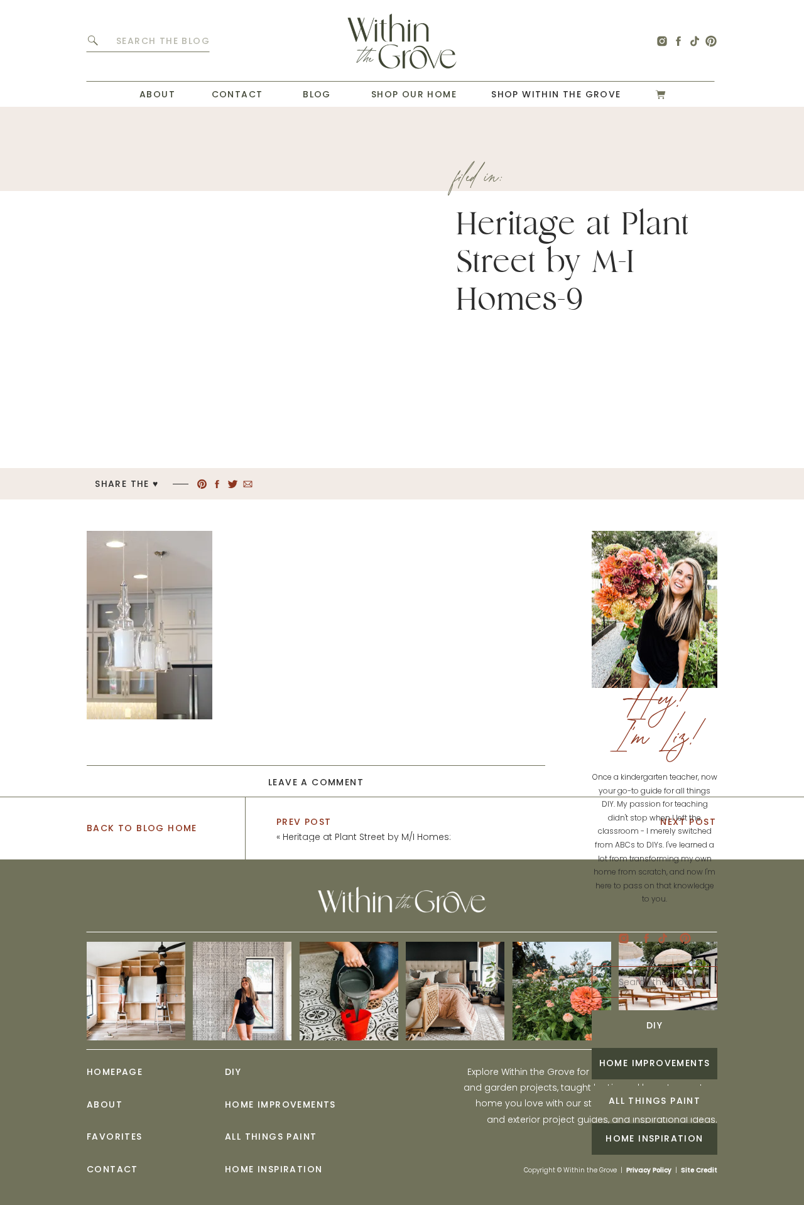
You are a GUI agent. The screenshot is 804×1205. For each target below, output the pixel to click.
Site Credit (699, 1170)
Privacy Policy (648, 1170)
